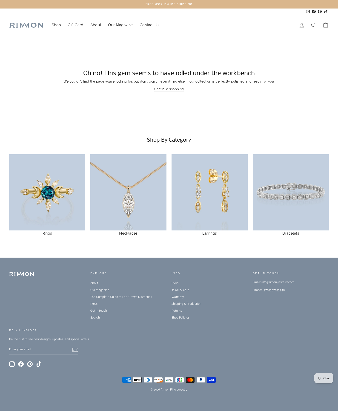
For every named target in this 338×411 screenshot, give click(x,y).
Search (95, 317)
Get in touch (98, 310)
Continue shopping (169, 89)
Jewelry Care (180, 290)
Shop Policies (181, 317)
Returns (177, 310)
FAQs (175, 283)
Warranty (178, 297)
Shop (56, 25)
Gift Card (75, 25)
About (95, 25)
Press (94, 303)
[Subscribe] (75, 349)
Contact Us (150, 25)
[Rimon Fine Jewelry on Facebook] (21, 364)
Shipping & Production (186, 303)
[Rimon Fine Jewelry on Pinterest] (30, 364)
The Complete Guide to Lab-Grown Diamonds (121, 297)
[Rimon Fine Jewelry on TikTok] (39, 364)
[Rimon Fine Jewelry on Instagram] (12, 364)
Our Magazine (120, 25)
